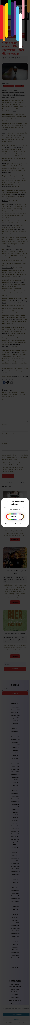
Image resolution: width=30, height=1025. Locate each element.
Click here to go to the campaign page (15, 523)
